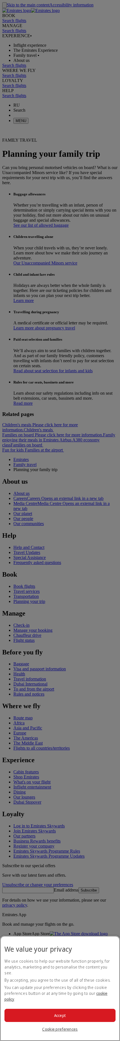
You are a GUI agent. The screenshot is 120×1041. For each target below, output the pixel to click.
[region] (60, 988)
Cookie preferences (60, 1029)
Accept (60, 1015)
